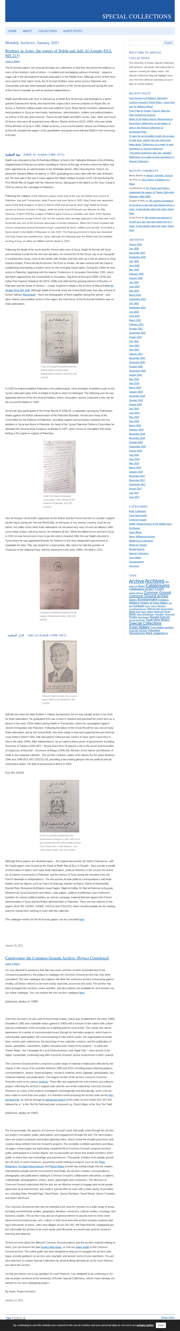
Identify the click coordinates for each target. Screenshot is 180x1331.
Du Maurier (134, 528)
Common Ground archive (148, 596)
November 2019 (137, 396)
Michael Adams (166, 609)
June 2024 (134, 286)
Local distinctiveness (138, 609)
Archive (136, 581)
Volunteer (154, 630)
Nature (150, 612)
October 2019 (136, 400)
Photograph (170, 614)
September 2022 (137, 307)
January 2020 (136, 392)
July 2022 (134, 312)
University (134, 566)
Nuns (132, 614)
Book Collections (137, 511)
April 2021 (134, 349)
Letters (154, 606)
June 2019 (134, 413)
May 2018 (134, 463)
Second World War (137, 620)
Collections (47, 30)
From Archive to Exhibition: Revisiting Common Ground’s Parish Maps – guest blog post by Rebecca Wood (152, 102)
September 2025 (137, 257)
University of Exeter (138, 630)
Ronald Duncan (136, 549)
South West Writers (158, 619)
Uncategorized (136, 562)
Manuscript (153, 609)
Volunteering (137, 633)
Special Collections (136, 16)
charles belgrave (136, 593)
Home (12, 30)
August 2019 (135, 404)
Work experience (157, 633)
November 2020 (137, 362)
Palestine (159, 614)
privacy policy (145, 1325)
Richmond (28, 294)
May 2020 (134, 379)
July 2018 (134, 455)
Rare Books (143, 617)
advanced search (56, 1099)
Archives (155, 581)
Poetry (133, 617)
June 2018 (134, 459)
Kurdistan (138, 606)
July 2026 (134, 248)
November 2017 (137, 480)
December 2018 (137, 434)
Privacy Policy (168, 1317)
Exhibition (163, 600)
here (81, 919)
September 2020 (137, 370)
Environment (148, 599)
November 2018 (137, 438)
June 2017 (134, 497)
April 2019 (134, 421)
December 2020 (137, 358)
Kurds (147, 606)
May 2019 (134, 417)
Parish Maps (57, 1166)
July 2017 (134, 493)
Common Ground (137, 519)
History (134, 603)
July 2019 (134, 408)
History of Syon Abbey (154, 602)
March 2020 (135, 387)
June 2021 (134, 345)
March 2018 (135, 467)
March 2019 (135, 425)
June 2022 (134, 316)
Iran (170, 603)
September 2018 (137, 446)
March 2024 (135, 295)
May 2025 (134, 269)
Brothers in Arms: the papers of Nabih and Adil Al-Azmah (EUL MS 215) (58, 53)
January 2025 (136, 278)
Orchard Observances (31, 1166)
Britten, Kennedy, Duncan (160, 175)
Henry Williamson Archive (142, 536)
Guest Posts (72, 30)
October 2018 (136, 442)
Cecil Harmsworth (138, 515)
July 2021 (134, 341)
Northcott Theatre (138, 545)
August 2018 (135, 450)
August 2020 (135, 375)
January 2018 (136, 472)
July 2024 (134, 282)
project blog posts (51, 1247)
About (27, 30)
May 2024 (134, 290)
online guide (82, 1247)
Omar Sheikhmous (145, 614)
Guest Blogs (135, 532)
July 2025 (134, 261)
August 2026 (135, 244)
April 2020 (134, 383)
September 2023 (137, 299)
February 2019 (136, 429)
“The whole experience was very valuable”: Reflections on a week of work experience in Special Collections (151, 157)
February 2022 (136, 324)
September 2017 (137, 484)
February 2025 (136, 274)
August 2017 (135, 488)
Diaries (133, 599)
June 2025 (134, 265)
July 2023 (134, 303)
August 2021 (135, 337)
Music (143, 612)
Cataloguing (157, 585)
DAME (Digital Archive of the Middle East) (150, 524)
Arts (167, 582)
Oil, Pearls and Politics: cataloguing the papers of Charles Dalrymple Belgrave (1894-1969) (151, 192)
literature (162, 606)
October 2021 (136, 328)
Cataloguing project (141, 589)
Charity (159, 589)
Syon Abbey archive (161, 627)
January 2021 (136, 354)
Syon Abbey (135, 557)
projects (43, 1081)
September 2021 (137, 333)
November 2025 (137, 253)
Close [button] (161, 1325)
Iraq (131, 606)
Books (141, 586)
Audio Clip (133, 586)
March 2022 (135, 320)
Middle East (134, 612)
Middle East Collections (141, 540)
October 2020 (136, 366)
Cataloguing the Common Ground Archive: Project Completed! (57, 957)
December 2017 (137, 476)
